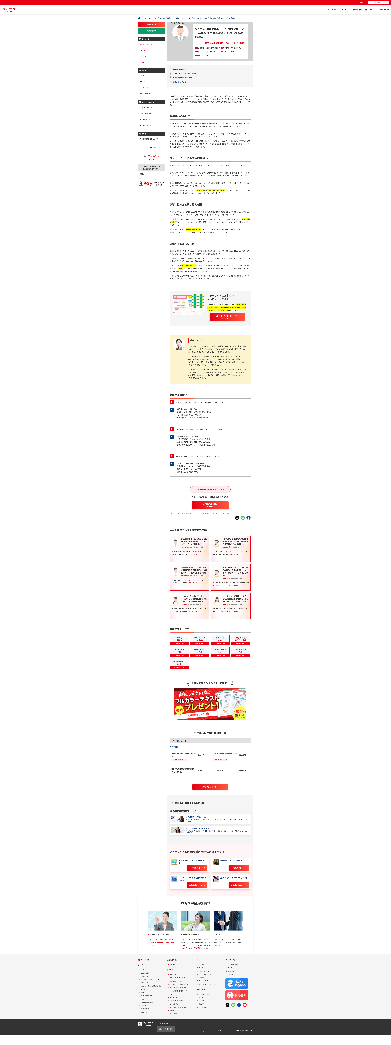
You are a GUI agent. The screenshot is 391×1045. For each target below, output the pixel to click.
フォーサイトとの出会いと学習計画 (184, 73)
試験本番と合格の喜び (180, 82)
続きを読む (189, 821)
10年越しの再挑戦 (179, 69)
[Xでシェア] (237, 518)
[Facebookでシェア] (248, 518)
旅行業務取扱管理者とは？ (197, 817)
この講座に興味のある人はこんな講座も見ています (151, 167)
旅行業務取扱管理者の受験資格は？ (200, 828)
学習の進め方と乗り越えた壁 (182, 78)
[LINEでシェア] (243, 518)
